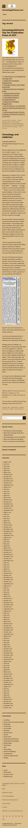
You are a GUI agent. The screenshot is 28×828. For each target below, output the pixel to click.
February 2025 (8, 499)
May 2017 (6, 693)
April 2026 (7, 470)
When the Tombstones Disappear (13, 439)
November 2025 (8, 481)
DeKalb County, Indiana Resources (12, 811)
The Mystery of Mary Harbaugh (13, 431)
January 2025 (7, 502)
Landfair (11, 409)
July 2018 (6, 663)
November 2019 (8, 630)
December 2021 (8, 577)
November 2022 (8, 556)
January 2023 (7, 552)
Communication (15, 121)
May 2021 (6, 592)
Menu (4, 14)
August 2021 (7, 586)
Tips (5, 747)
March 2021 (7, 596)
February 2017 (8, 699)
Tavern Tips (5, 126)
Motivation (8, 125)
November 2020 (8, 604)
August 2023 (7, 537)
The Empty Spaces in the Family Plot (14, 437)
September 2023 (8, 535)
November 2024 (8, 506)
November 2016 (8, 705)
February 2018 (8, 674)
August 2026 (7, 462)
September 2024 (8, 510)
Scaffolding (21, 125)
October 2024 (8, 508)
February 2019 (8, 649)
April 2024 (7, 520)
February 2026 (8, 474)
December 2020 (8, 602)
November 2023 (8, 531)
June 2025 (7, 491)
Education (13, 120)
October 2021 (7, 581)
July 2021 (6, 588)
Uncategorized (8, 753)
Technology (7, 745)
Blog (3, 789)
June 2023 (7, 541)
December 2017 (8, 678)
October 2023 (8, 533)
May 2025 (6, 493)
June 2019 (6, 640)
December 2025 (8, 478)
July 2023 (6, 539)
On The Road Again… (8, 796)
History (6, 734)
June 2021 (6, 590)
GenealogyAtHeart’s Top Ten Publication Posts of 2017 (13, 33)
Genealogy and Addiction (10, 135)
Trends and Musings (10, 751)
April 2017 (6, 695)
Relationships (14, 407)
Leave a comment (19, 409)
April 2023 (7, 546)
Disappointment (6, 123)
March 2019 (7, 646)
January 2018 (7, 676)
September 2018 (8, 659)
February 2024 (8, 525)
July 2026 (6, 464)
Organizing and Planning (11, 739)
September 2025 (8, 485)
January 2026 (8, 476)
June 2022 (7, 565)
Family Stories (8, 732)
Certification (7, 726)
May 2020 (6, 617)
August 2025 (7, 487)
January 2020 (7, 625)
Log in (5, 770)
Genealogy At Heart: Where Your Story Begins (13, 784)
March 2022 (7, 571)
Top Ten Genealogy (12, 126)
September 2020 (8, 609)
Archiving (6, 720)
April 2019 (7, 644)
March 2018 (7, 672)
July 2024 (6, 514)
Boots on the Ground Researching (14, 722)
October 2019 (7, 632)
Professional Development (10, 800)
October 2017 (7, 682)
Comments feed (8, 774)
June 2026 (7, 466)
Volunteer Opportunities (11, 755)
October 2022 (8, 558)
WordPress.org (8, 776)
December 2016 (8, 703)
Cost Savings (7, 728)
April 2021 (7, 594)
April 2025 (7, 495)
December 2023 (8, 529)
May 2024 (6, 518)
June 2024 (7, 516)
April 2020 (7, 619)
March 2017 (7, 697)
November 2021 (8, 579)
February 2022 (8, 573)
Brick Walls (7, 724)
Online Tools (7, 737)
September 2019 (8, 634)
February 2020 (8, 623)
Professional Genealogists (11, 741)
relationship (15, 125)
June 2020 (7, 615)
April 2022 (7, 569)
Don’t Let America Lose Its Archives (14, 441)
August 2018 (7, 661)
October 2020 (8, 607)
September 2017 (8, 684)
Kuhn (7, 409)
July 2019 (6, 638)
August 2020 (7, 611)
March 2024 (7, 523)
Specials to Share (7, 792)
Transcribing (7, 749)
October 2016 (7, 707)
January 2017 (7, 701)
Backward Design (6, 121)
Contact (4, 807)
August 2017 (7, 686)
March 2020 (7, 621)
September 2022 (8, 560)
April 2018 (7, 670)
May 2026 (7, 468)
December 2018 (8, 653)
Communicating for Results (12, 93)
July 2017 (6, 688)
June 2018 (6, 665)
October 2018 (7, 657)
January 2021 (7, 600)
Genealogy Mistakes (16, 123)
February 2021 (8, 598)
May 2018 (6, 667)
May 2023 (6, 544)
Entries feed (7, 772)
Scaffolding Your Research (11, 95)
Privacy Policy (6, 803)
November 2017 (8, 680)
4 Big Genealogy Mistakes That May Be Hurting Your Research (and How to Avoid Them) (13, 114)
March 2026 (7, 472)
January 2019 (7, 651)
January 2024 (7, 527)
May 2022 (6, 567)
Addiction (21, 407)
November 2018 (8, 655)
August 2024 (7, 512)
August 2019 (7, 636)
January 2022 (7, 575)
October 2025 (8, 483)
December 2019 (8, 628)
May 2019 (6, 642)
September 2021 (8, 583)
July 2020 (6, 613)
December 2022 (8, 554)
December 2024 (8, 504)
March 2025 (7, 497)
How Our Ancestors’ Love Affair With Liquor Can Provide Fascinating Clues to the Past (14, 108)
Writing (6, 758)
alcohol (19, 120)
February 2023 (8, 550)
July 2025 (6, 489)
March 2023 (7, 548)
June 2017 (6, 691)
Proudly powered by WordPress (9, 825)
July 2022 (6, 562)
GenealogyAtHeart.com (12, 10)
